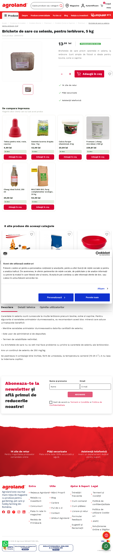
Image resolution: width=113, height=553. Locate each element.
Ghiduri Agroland (98, 15)
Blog (66, 15)
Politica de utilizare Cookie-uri (101, 512)
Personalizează (54, 297)
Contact (55, 513)
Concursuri (36, 506)
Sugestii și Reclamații (77, 526)
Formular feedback (77, 518)
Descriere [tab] (7, 307)
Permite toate (92, 297)
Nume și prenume (58, 381)
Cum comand (79, 501)
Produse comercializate (40, 15)
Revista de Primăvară (35, 521)
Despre (25, 15)
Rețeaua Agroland (39, 492)
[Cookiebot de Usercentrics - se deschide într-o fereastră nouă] (98, 254)
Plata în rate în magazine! (38, 513)
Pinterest (14, 512)
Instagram (19, 512)
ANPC (96, 521)
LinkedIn (24, 512)
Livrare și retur (80, 511)
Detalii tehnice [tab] (26, 307)
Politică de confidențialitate (101, 503)
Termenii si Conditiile (79, 402)
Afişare (101, 288)
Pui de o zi (57, 15)
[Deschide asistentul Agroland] (106, 546)
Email (82, 381)
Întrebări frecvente (77, 494)
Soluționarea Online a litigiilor (101, 528)
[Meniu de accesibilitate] (106, 535)
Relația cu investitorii (79, 15)
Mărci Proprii (58, 492)
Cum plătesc (79, 506)
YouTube (9, 512)
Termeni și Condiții (98, 494)
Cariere (55, 502)
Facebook (4, 512)
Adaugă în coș (92, 74)
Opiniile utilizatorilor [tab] (52, 307)
